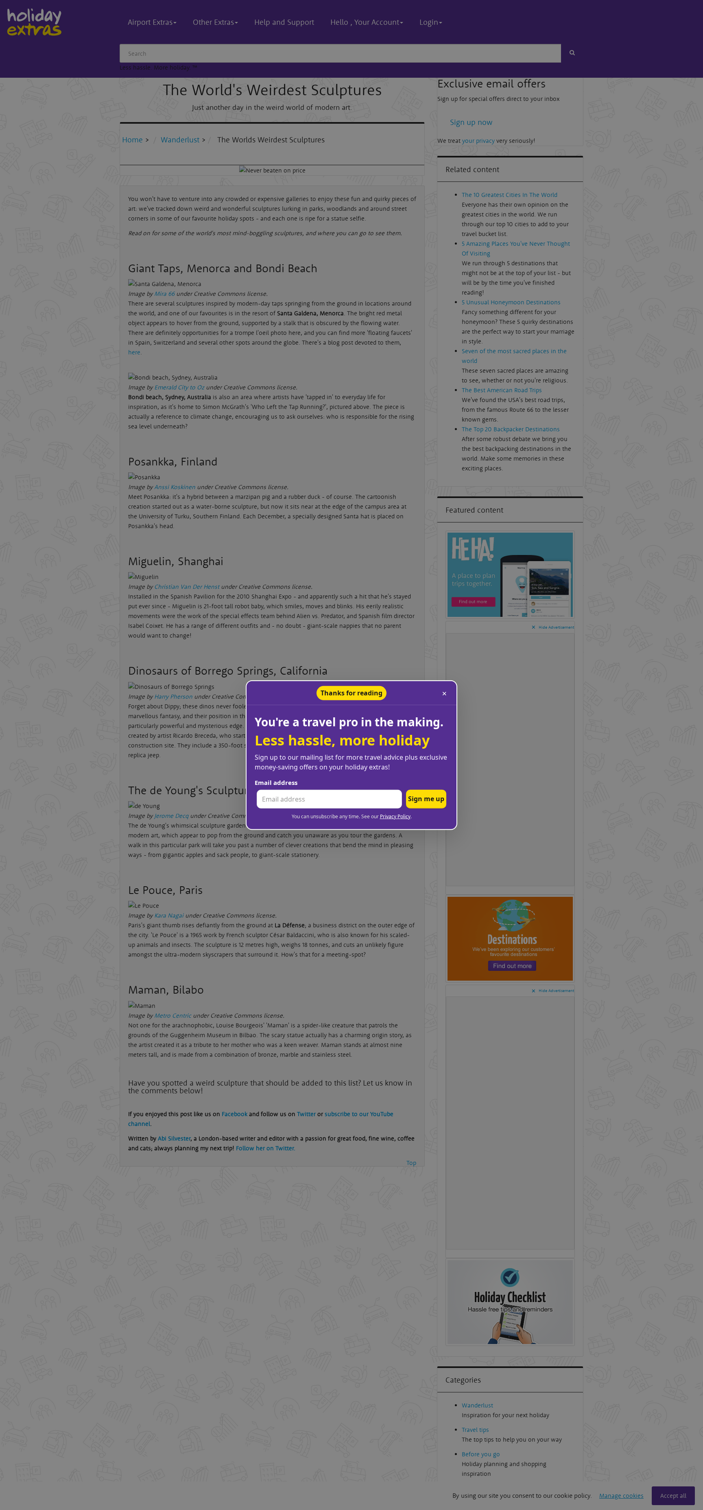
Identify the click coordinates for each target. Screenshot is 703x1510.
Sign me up (426, 798)
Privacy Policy (395, 816)
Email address (276, 782)
